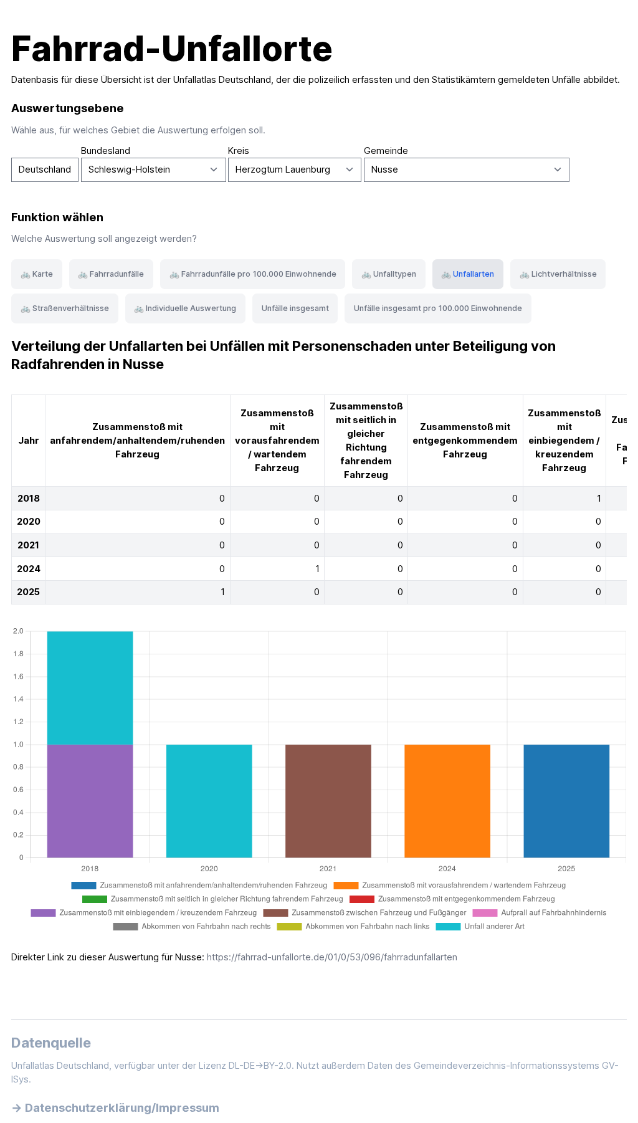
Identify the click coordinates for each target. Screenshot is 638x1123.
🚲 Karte (37, 274)
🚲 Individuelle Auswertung (185, 308)
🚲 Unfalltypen (388, 274)
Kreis (238, 150)
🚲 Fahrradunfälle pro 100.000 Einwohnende (252, 274)
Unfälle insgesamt (295, 308)
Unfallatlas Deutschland (222, 79)
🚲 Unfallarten (467, 274)
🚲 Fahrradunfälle (111, 274)
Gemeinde (386, 150)
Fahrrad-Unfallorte (172, 48)
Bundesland (105, 150)
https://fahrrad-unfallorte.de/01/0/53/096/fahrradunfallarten (332, 957)
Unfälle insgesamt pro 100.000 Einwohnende (438, 308)
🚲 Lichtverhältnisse (558, 274)
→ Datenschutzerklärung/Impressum (115, 1107)
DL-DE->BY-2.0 (260, 1065)
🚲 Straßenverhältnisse (65, 308)
